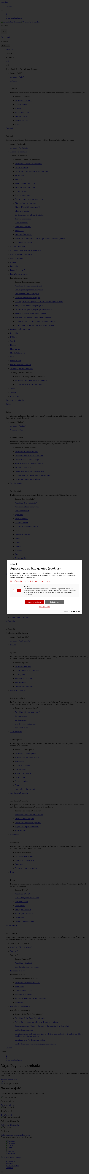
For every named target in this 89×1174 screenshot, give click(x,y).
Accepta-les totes (34, 602)
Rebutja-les (54, 602)
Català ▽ (13, 564)
